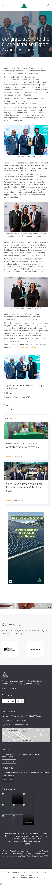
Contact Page (9, 761)
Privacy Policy (34, 877)
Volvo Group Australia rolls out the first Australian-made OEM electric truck (24, 487)
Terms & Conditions (20, 877)
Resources (8, 780)
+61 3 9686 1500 (23, 720)
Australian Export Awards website (22, 347)
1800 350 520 (10, 720)
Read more (10, 457)
